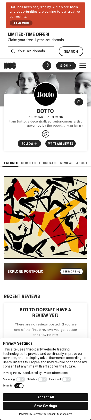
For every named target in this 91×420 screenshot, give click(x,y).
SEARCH (71, 51)
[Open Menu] (82, 65)
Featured (10, 163)
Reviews (67, 163)
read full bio (75, 126)
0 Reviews (35, 117)
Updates (50, 163)
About (82, 163)
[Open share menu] (78, 101)
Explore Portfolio (26, 271)
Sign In (66, 66)
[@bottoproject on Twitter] (45, 134)
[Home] (10, 65)
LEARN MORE (21, 23)
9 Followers (55, 117)
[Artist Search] (46, 65)
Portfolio (30, 163)
